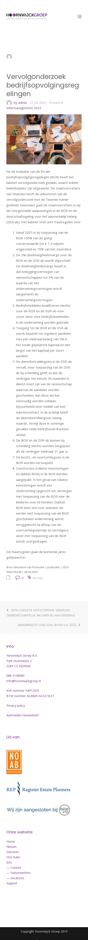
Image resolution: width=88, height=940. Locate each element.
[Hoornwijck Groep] (26, 16)
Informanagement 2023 (23, 108)
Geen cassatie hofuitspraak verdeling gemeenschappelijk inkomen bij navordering (40, 613)
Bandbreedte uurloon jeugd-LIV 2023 (47, 625)
